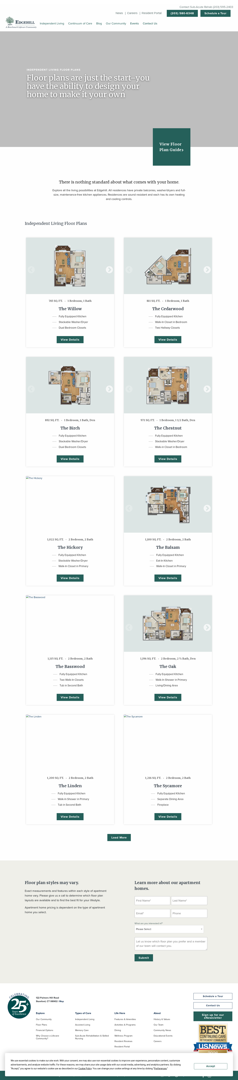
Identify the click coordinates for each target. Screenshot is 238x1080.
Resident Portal (152, 13)
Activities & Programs (125, 1025)
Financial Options (44, 1030)
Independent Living (84, 1019)
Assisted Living (82, 1025)
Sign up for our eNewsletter (213, 1016)
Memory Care (82, 1030)
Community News (162, 1030)
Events (134, 23)
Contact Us (150, 23)
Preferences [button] (160, 1068)
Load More (119, 837)
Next (106, 266)
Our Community (44, 1019)
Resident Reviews (123, 1041)
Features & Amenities (125, 1019)
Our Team (158, 1025)
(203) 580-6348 (182, 13)
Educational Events (163, 1036)
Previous (28, 266)
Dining (117, 1030)
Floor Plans (41, 1025)
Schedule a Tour (215, 13)
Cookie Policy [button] (85, 1068)
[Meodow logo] (21, 22)
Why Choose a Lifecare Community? (47, 1037)
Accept (210, 1066)
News (119, 13)
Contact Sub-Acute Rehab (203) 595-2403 (206, 7)
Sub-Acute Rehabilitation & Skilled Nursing (92, 1037)
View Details (70, 340)
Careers (132, 13)
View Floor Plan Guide (170, 147)
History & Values (162, 1019)
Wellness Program (123, 1036)
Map (61, 1001)
